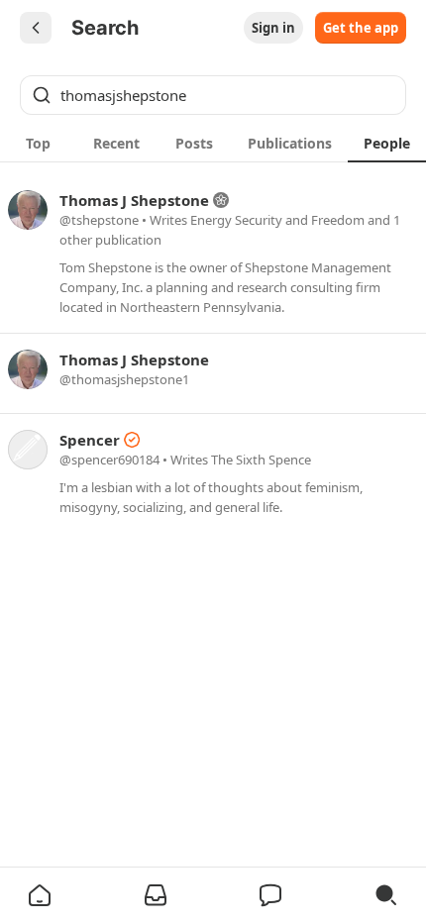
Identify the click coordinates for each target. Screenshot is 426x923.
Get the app (360, 28)
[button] (39, 895)
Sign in (273, 28)
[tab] (38, 142)
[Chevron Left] (36, 28)
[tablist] (213, 142)
